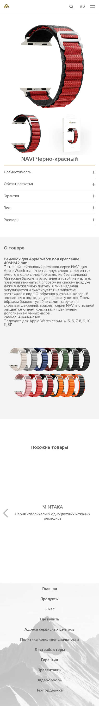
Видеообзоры (49, 690)
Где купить (49, 629)
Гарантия (49, 670)
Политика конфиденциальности (49, 649)
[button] (71, 6)
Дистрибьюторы (49, 659)
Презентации (49, 680)
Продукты (49, 609)
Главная (49, 599)
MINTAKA (49, 555)
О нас (49, 619)
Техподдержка (49, 700)
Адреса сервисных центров (49, 639)
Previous (7, 518)
